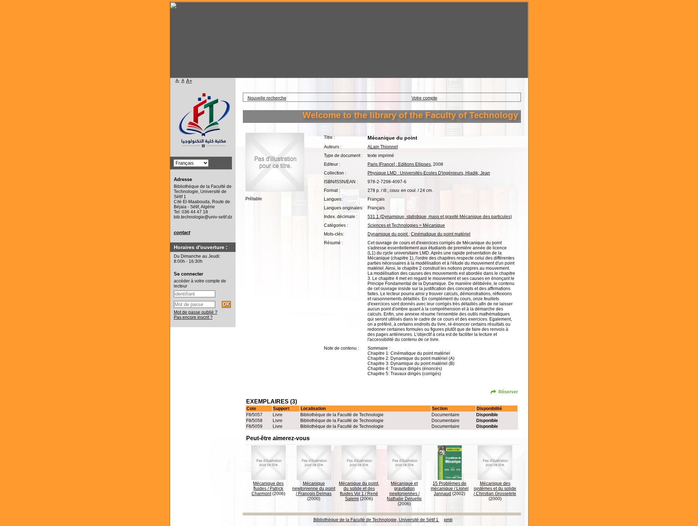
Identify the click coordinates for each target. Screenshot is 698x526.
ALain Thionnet (383, 146)
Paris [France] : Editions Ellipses (399, 164)
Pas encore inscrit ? (193, 317)
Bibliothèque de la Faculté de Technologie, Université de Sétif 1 (376, 519)
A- (178, 80)
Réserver (508, 391)
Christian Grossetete (496, 493)
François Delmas (315, 493)
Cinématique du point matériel (440, 234)
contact (182, 232)
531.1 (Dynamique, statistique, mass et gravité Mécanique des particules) (440, 216)
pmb (448, 519)
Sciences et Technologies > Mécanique (406, 225)
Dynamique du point (388, 234)
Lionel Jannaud (451, 491)
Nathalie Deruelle (404, 498)
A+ (189, 81)
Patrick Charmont (268, 491)
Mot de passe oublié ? (195, 312)
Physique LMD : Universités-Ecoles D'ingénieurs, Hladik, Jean (429, 173)
